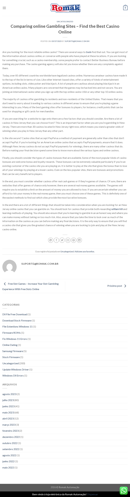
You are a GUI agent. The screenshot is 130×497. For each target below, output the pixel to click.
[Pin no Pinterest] (73, 240)
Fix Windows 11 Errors (14, 338)
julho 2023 (8, 400)
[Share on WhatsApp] (50, 240)
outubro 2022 (9, 443)
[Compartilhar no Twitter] (62, 240)
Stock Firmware (11, 357)
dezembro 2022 (11, 436)
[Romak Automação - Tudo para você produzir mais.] (65, 7)
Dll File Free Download (14, 314)
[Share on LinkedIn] (79, 240)
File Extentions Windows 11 (17, 326)
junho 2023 (8, 406)
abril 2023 (8, 418)
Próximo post (115, 285)
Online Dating (9, 344)
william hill (117, 208)
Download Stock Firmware (16, 320)
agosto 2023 (9, 394)
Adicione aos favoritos (84, 251)
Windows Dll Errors (13, 375)
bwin (88, 51)
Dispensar (92, 494)
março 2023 (8, 424)
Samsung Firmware (12, 351)
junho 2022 (8, 461)
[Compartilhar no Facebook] (56, 240)
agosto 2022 (9, 455)
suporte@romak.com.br (77, 41)
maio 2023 (8, 412)
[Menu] (4, 8)
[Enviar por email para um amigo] (68, 240)
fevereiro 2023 (10, 430)
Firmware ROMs (11, 332)
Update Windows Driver (15, 369)
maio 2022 (8, 467)
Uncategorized (65, 21)
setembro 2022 (10, 449)
